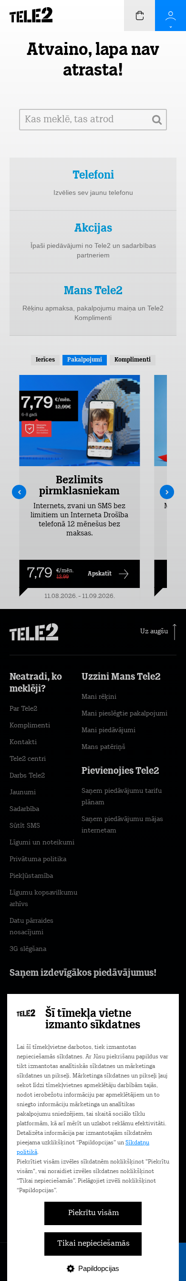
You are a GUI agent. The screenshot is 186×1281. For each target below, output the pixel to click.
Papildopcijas (98, 1268)
